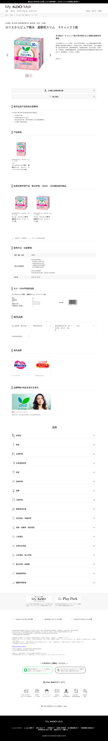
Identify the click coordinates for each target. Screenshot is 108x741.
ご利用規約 (50, 728)
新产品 (13, 11)
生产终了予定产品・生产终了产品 (27, 11)
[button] (54, 90)
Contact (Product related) (19, 646)
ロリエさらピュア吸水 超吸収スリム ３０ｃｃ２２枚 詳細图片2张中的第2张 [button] (30, 75)
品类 (7, 11)
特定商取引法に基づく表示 (45, 729)
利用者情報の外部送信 (87, 728)
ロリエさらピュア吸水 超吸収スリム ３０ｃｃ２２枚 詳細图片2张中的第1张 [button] (27, 75)
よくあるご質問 (28, 728)
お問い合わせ (39, 728)
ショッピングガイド (17, 728)
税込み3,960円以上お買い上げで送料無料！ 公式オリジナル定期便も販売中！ (54, 1)
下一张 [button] (50, 55)
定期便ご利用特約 (61, 728)
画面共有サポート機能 (60, 729)
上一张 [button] (7, 55)
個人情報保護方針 (72, 728)
